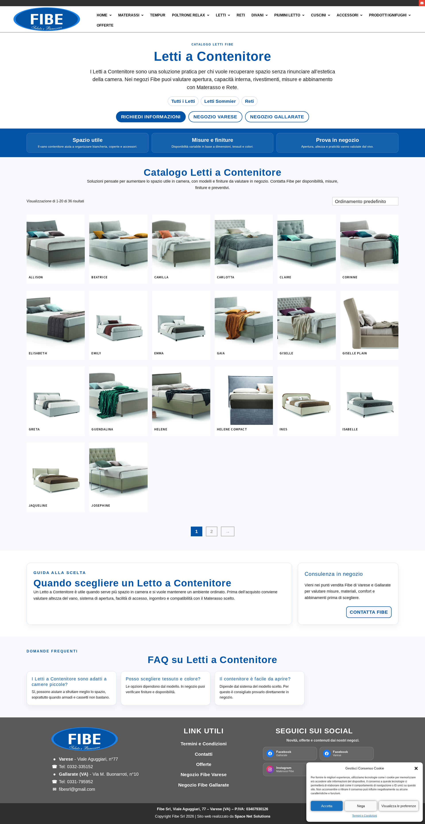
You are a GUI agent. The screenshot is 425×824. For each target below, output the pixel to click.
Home (102, 15)
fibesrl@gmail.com (77, 789)
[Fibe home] (102, 739)
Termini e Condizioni (364, 815)
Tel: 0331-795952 (76, 781)
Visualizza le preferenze (398, 806)
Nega (361, 806)
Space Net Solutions (252, 816)
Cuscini (318, 15)
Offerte (105, 25)
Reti (241, 15)
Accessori (347, 15)
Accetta (326, 806)
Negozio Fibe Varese (204, 774)
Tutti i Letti (183, 101)
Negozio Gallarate (277, 116)
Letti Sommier (220, 101)
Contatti (203, 754)
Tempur (157, 15)
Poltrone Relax (188, 15)
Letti (221, 15)
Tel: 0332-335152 (76, 766)
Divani (257, 15)
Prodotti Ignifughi (387, 15)
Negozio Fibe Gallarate (203, 784)
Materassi (128, 15)
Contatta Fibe (369, 612)
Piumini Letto (287, 15)
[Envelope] (422, 3)
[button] (416, 768)
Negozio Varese (215, 116)
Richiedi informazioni (151, 116)
